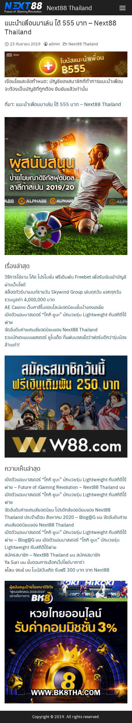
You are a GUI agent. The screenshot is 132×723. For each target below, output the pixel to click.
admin (54, 44)
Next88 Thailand (69, 7)
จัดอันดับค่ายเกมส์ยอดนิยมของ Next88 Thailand (51, 329)
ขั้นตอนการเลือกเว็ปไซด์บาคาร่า (55, 562)
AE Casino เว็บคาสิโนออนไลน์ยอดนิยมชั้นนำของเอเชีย (54, 307)
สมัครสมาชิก (88, 554)
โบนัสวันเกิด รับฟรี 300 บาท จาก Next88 (70, 569)
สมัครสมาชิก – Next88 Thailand (36, 554)
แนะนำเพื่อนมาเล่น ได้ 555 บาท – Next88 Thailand (60, 27)
